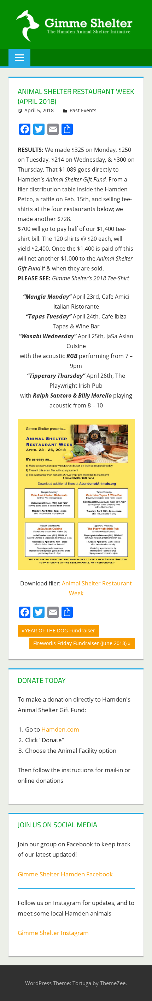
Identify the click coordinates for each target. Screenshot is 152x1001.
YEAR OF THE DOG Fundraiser (60, 632)
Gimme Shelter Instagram (53, 933)
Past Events (83, 110)
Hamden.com (60, 729)
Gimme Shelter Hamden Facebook (65, 874)
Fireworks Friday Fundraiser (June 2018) (80, 644)
